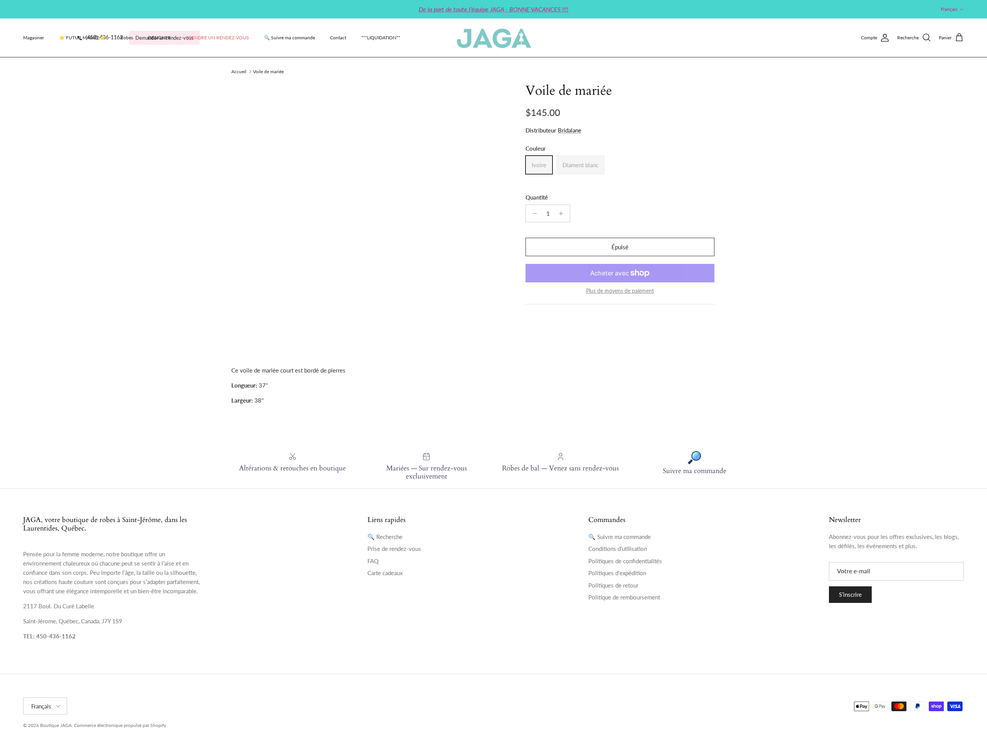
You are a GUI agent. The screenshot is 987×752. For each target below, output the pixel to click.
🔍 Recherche (385, 536)
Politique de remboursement (624, 597)
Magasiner (33, 37)
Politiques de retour (613, 585)
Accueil (238, 71)
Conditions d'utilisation (617, 548)
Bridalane (569, 130)
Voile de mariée (268, 71)
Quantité (537, 197)
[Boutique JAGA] (493, 37)
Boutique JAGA (56, 725)
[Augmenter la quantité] (563, 213)
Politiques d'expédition (617, 572)
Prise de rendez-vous (394, 548)
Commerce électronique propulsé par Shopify (120, 725)
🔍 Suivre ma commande (289, 37)
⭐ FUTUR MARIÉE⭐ (82, 37)
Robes (126, 37)
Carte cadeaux (385, 572)
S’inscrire (850, 594)
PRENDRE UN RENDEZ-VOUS (217, 37)
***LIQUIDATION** (380, 37)
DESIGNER (159, 37)
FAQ (373, 560)
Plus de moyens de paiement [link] (620, 291)
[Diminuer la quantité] (532, 213)
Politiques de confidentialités (625, 560)
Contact (338, 37)
